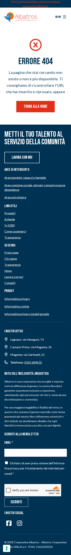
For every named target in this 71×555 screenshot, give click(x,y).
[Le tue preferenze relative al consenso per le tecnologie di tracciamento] (6, 548)
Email (8, 443)
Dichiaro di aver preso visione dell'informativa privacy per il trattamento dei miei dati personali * (34, 468)
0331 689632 (33, 362)
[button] (60, 17)
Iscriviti (16, 502)
